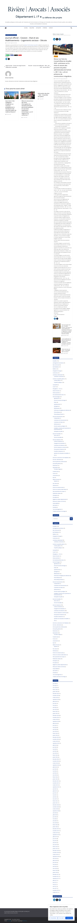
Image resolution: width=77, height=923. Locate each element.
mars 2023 (55, 753)
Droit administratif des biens (58, 394)
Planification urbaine (57, 493)
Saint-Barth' (55, 505)
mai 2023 (54, 749)
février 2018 (55, 870)
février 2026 (55, 689)
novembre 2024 (56, 717)
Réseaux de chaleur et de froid (59, 501)
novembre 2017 (56, 876)
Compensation (57, 418)
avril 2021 (54, 796)
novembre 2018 (56, 852)
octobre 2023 (55, 741)
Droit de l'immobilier (57, 433)
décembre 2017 (56, 874)
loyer (54, 477)
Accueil (26, 27)
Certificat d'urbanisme (58, 441)
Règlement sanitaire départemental (59, 499)
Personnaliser (53, 918)
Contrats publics (57, 380)
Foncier (54, 473)
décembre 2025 (56, 693)
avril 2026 (54, 685)
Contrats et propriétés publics (58, 378)
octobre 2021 (55, 785)
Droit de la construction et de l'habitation (61, 457)
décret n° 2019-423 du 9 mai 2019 (31, 45)
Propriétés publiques (58, 382)
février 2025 (55, 711)
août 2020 (55, 812)
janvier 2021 (55, 802)
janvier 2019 (55, 848)
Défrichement (56, 424)
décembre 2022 (56, 759)
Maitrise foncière (56, 479)
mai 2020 (54, 818)
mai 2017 (54, 884)
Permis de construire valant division (60, 489)
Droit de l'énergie (56, 396)
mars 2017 (55, 888)
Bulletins (32, 27)
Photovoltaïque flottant (58, 414)
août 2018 (55, 858)
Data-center (56, 435)
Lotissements (55, 475)
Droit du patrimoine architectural (59, 461)
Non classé (55, 483)
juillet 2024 (55, 723)
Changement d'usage (57, 370)
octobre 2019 (55, 832)
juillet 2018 (55, 860)
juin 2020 (54, 816)
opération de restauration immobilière (61, 453)
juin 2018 (54, 862)
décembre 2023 (56, 737)
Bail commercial (56, 364)
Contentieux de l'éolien (58, 422)
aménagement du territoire (58, 362)
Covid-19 (54, 386)
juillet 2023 (55, 745)
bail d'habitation (56, 366)
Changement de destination (59, 443)
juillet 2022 (55, 767)
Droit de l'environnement (57, 416)
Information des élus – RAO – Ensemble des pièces (43, 95)
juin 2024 (54, 725)
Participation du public (58, 431)
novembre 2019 (56, 830)
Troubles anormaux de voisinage (59, 511)
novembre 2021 (56, 783)
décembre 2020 (56, 804)
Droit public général (56, 463)
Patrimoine (55, 485)
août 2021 (55, 789)
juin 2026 (54, 683)
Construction (55, 372)
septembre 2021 (56, 787)
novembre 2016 (56, 890)
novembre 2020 (56, 806)
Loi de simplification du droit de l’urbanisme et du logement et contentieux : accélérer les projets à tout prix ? (66, 341)
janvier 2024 (55, 735)
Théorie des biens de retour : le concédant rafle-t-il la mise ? (66, 350)
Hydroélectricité (57, 404)
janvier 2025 (55, 713)
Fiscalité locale (55, 471)
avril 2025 (54, 707)
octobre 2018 (55, 854)
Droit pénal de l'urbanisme (59, 449)
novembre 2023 (56, 739)
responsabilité (55, 503)
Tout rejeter (61, 918)
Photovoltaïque (57, 412)
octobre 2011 (55, 892)
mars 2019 (55, 844)
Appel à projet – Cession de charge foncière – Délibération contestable (16, 66)
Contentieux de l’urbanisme (59, 445)
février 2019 (55, 846)
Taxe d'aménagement (57, 509)
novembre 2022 (56, 761)
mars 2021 (55, 798)
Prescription (55, 497)
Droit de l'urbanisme (57, 439)
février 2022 (55, 777)
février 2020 (55, 824)
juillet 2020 (55, 814)
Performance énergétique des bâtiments (62, 410)
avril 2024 (54, 729)
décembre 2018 (56, 850)
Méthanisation (57, 408)
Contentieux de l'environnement (60, 420)
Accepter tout (69, 918)
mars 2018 (55, 868)
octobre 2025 (55, 697)
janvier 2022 (55, 779)
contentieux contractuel (58, 376)
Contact (51, 27)
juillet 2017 (55, 880)
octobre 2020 (55, 808)
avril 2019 (54, 842)
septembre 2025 (56, 699)
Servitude (54, 507)
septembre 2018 (56, 856)
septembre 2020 (56, 810)
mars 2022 (55, 775)
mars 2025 (55, 709)
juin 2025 (54, 703)
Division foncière (56, 390)
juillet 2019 (55, 836)
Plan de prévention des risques (59, 491)
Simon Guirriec (14, 42)
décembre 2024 (56, 715)
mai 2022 (54, 771)
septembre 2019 (56, 834)
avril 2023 (54, 751)
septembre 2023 (56, 743)
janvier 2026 (55, 691)
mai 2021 (54, 794)
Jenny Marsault (64, 78)
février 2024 (55, 733)
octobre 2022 (55, 763)
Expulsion (56, 481)
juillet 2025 (55, 701)
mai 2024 (54, 727)
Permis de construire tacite (58, 487)
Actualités (38, 27)
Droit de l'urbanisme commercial (60, 447)
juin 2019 (54, 838)
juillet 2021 (55, 791)
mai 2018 (54, 864)
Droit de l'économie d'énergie (59, 400)
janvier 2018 (55, 872)
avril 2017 (54, 886)
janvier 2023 (55, 757)
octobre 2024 (55, 719)
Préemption (55, 495)
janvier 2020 (55, 826)
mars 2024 (55, 731)
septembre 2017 (56, 878)
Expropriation (55, 467)
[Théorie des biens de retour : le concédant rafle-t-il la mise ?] (57, 351)
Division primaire (56, 392)
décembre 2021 (56, 781)
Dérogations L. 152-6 (57, 388)
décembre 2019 (56, 828)
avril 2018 (54, 866)
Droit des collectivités (57, 459)
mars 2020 (55, 822)
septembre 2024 (56, 721)
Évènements (55, 465)
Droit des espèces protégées (59, 426)
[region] (61, 913)
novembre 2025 (56, 695)
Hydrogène (56, 406)
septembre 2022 (56, 765)
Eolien (55, 402)
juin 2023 (54, 747)
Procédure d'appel (57, 469)
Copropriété (55, 384)
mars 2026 (55, 687)
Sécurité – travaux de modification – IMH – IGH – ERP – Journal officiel (39, 66)
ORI (54, 455)
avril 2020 (54, 820)
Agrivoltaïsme (56, 398)
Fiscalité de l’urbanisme (58, 451)
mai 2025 (54, 705)
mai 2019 (54, 840)
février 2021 (55, 800)
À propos (45, 27)
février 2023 (55, 755)
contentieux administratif (57, 374)
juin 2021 (54, 792)
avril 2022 (54, 773)
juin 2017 (54, 882)
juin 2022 (54, 769)
